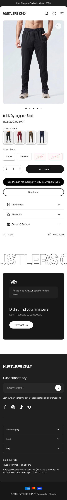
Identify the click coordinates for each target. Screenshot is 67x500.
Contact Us (21, 325)
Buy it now (33, 192)
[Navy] (42, 137)
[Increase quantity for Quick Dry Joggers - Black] (20, 169)
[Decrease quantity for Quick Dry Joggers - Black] (6, 169)
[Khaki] (31, 137)
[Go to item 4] (37, 108)
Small (9, 156)
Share (10, 234)
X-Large (55, 156)
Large (40, 156)
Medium (24, 156)
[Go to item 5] (41, 108)
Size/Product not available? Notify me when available (33, 181)
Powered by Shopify (46, 494)
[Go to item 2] (30, 108)
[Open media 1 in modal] (58, 26)
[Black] (8, 137)
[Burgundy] (19, 137)
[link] (33, 471)
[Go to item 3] (33, 108)
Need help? (58, 234)
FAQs (30, 290)
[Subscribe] (58, 388)
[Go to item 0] (26, 108)
